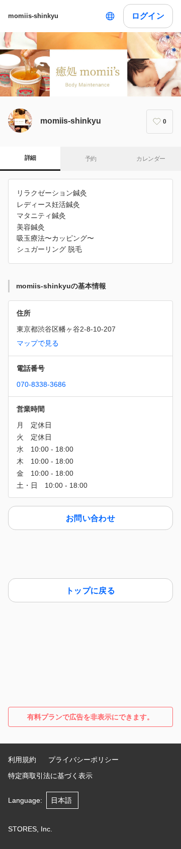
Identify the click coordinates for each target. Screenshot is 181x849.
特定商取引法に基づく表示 (50, 776)
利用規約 (22, 760)
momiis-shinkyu (33, 16)
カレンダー (150, 158)
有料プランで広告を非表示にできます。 (90, 717)
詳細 (30, 157)
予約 (91, 158)
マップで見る (38, 343)
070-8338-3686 (41, 384)
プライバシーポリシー (83, 760)
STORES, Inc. (30, 829)
